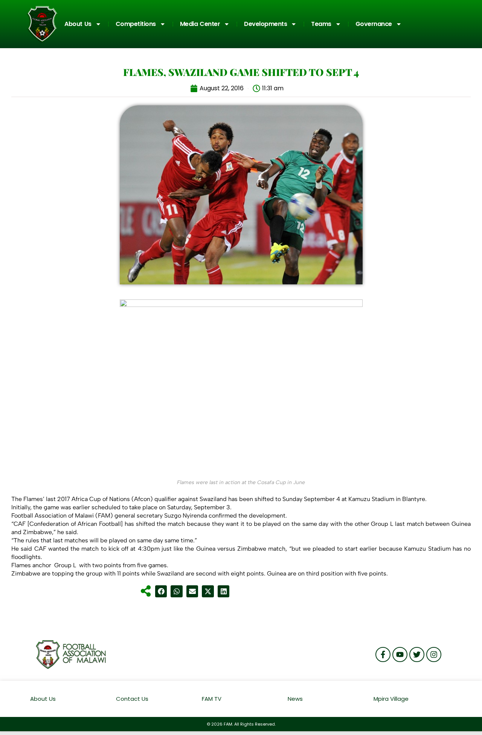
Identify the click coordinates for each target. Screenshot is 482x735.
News (295, 699)
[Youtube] (399, 654)
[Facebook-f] (382, 654)
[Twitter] (416, 654)
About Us (78, 24)
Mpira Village (391, 699)
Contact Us (132, 699)
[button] (161, 591)
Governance (373, 24)
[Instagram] (433, 654)
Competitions (136, 24)
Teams (321, 24)
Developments (265, 24)
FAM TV (211, 699)
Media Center (200, 24)
